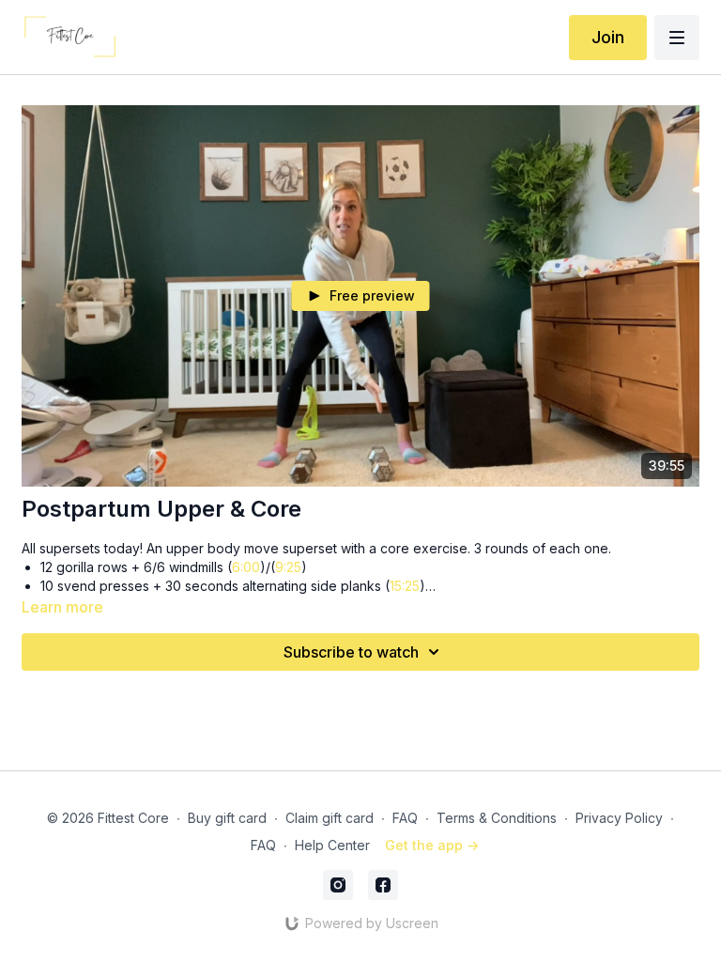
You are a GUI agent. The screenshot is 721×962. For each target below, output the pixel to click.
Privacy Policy (619, 818)
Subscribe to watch (351, 652)
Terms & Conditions (497, 818)
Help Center (332, 845)
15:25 (405, 586)
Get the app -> (432, 845)
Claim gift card (329, 818)
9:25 (288, 567)
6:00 (246, 567)
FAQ (405, 818)
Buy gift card (227, 818)
